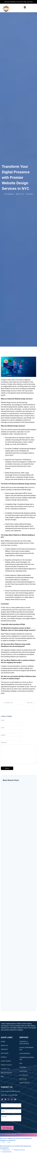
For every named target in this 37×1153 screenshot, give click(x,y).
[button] (25, 7)
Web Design (23, 1079)
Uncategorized (9, 194)
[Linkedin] (2, 1099)
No (9, 1142)
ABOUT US (4, 1045)
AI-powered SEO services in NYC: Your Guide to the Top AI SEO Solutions (18, 940)
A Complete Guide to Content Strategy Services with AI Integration (15, 1007)
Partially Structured (19, 1150)
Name (3, 720)
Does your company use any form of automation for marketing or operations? (16, 1139)
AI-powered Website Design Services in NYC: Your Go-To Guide (18, 986)
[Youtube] (15, 1099)
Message (4, 742)
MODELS (4, 1057)
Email (2, 727)
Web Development (6, 1072)
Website (3, 735)
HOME (3, 1041)
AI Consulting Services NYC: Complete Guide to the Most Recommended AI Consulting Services (18, 849)
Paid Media (22, 1067)
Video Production (24, 1083)
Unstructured (6, 1150)
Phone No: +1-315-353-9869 (9, 1095)
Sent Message (7, 1128)
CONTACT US (5, 1069)
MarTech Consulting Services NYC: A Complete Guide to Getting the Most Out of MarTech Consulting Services (17, 872)
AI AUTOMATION (24, 1053)
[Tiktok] (12, 1099)
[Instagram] (8, 1099)
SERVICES (4, 1049)
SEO (20, 1063)
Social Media (23, 1071)
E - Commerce (23, 1075)
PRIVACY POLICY (6, 1065)
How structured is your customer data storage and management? (15, 1147)
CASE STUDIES (6, 1061)
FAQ (2, 1076)
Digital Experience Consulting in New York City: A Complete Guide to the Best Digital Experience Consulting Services (17, 805)
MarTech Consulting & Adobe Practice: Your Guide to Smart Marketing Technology (17, 921)
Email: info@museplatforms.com (10, 1091)
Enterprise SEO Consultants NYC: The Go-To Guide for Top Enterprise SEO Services (18, 964)
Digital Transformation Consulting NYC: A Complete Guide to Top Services (16, 826)
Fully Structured (6, 1151)
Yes (3, 1142)
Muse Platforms (12, 1134)
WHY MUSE (4, 1053)
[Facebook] (5, 1099)
